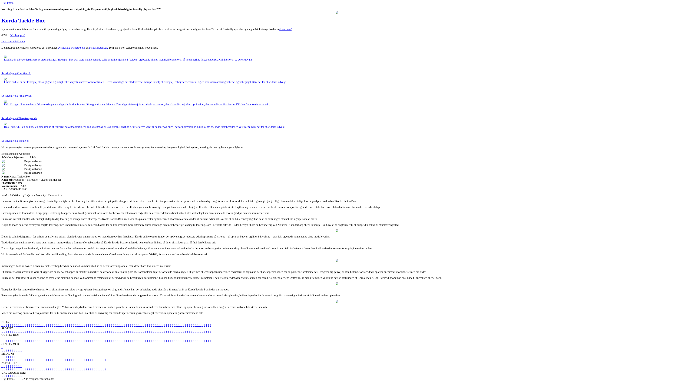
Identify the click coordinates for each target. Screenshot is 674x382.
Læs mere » (7, 41)
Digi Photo (7, 2)
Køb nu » (19, 41)
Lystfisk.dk (64, 47)
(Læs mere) (285, 29)
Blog (18, 378)
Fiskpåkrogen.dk (98, 47)
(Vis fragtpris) (17, 35)
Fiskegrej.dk (78, 47)
